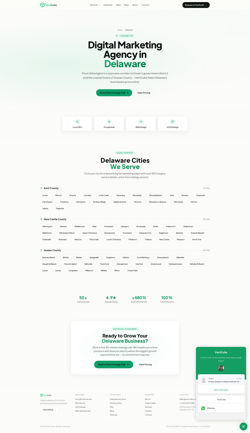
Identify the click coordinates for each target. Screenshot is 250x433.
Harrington (80, 202)
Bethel (65, 257)
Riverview (63, 239)
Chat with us (49, 410)
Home (119, 30)
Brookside (141, 226)
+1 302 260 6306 (187, 403)
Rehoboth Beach (197, 264)
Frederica (64, 202)
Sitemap (113, 415)
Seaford (139, 264)
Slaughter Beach (49, 264)
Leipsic (45, 208)
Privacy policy (116, 403)
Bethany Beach (48, 257)
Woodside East (155, 195)
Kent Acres (178, 202)
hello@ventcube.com (189, 399)
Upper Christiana (90, 233)
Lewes (58, 270)
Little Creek (104, 195)
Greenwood (156, 264)
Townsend (127, 233)
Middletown (80, 226)
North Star (196, 239)
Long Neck (73, 270)
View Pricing (144, 92)
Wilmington (47, 226)
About (135, 5)
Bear (94, 226)
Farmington (47, 202)
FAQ (112, 407)
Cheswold (200, 195)
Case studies (150, 403)
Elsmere (179, 233)
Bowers (185, 195)
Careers (148, 411)
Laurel (45, 270)
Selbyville (88, 264)
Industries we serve (118, 399)
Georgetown (122, 264)
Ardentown (188, 226)
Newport (181, 239)
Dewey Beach (163, 257)
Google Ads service (83, 399)
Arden (155, 226)
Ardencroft (171, 226)
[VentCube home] (48, 5)
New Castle (164, 239)
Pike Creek (94, 239)
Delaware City (145, 233)
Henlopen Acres (175, 264)
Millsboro (89, 270)
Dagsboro (110, 257)
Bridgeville (94, 257)
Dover (45, 195)
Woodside (137, 195)
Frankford (104, 264)
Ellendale (180, 257)
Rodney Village (99, 202)
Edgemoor (163, 233)
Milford (58, 195)
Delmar (126, 257)
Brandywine (110, 233)
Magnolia (60, 208)
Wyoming (121, 195)
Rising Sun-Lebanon (157, 202)
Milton (117, 270)
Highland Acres (120, 202)
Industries (108, 5)
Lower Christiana (114, 239)
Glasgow (125, 226)
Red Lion (78, 239)
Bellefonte (46, 233)
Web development (83, 411)
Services (94, 5)
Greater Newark (197, 233)
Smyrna (72, 195)
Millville (104, 270)
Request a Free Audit (196, 5)
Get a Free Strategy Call (112, 92)
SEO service (80, 403)
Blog (126, 5)
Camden (87, 195)
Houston (137, 202)
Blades (79, 257)
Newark (63, 226)
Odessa (148, 239)
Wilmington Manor (67, 233)
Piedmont (133, 239)
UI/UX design (80, 407)
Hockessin (108, 226)
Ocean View (132, 270)
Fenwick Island (70, 264)
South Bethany (143, 257)
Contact (145, 5)
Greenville (46, 239)
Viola (172, 195)
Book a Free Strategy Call (111, 364)
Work (118, 5)
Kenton (194, 202)
